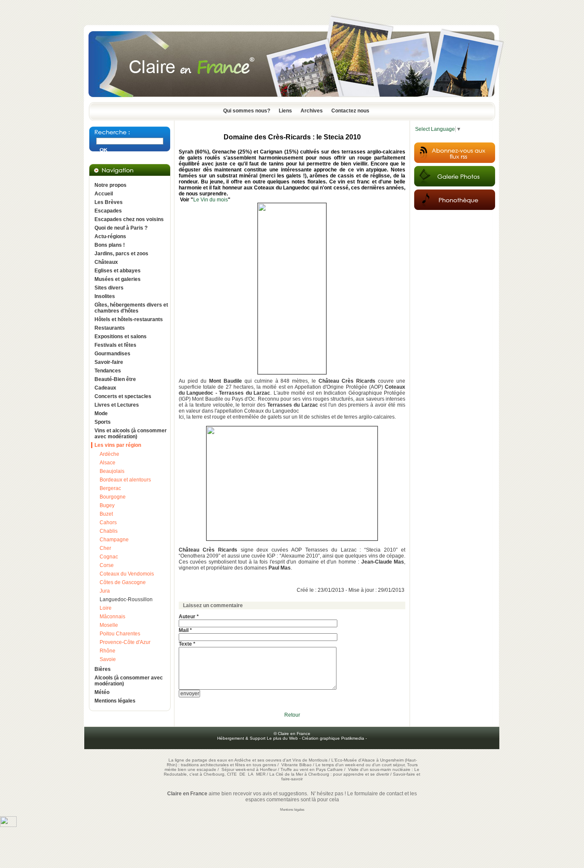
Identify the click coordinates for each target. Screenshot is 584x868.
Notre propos (110, 185)
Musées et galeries (117, 279)
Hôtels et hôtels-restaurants (128, 319)
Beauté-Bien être (115, 379)
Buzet (106, 514)
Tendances (107, 371)
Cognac (109, 557)
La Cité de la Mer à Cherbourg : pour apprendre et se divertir (329, 774)
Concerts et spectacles (122, 396)
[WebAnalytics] (8, 825)
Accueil (103, 194)
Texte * (187, 644)
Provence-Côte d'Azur (125, 642)
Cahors (108, 523)
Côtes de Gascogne (123, 582)
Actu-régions (110, 236)
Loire (106, 608)
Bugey (107, 505)
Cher (105, 548)
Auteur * (189, 617)
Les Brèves (108, 202)
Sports (102, 422)
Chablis (109, 531)
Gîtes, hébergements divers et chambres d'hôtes (131, 308)
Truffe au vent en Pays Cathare (311, 769)
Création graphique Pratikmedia (333, 738)
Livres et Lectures (116, 405)
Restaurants (109, 328)
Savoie (108, 659)
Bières (102, 669)
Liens (285, 111)
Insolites (104, 296)
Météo (101, 692)
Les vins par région (117, 445)
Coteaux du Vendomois (127, 574)
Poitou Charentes (120, 634)
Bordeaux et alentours (125, 480)
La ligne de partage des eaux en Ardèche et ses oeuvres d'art (229, 760)
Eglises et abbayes (117, 271)
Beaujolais (112, 471)
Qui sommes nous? (246, 111)
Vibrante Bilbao (297, 764)
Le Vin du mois (210, 200)
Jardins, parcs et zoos (121, 254)
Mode (101, 413)
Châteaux (106, 262)
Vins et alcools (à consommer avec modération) (130, 434)
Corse (107, 565)
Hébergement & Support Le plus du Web (258, 738)
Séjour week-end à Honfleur (249, 769)
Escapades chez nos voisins (129, 219)
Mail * (185, 630)
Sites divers (109, 288)
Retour (292, 715)
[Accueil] (292, 100)
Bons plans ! (109, 245)
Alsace (107, 463)
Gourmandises (112, 354)
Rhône (107, 651)
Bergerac (110, 488)
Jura (105, 591)
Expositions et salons (120, 337)
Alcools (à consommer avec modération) (128, 681)
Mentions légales (115, 701)
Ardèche (109, 454)
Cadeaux (105, 388)
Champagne (114, 540)
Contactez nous (350, 111)
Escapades (108, 211)
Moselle (109, 625)
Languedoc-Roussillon (126, 599)
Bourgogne (113, 497)
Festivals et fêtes (115, 345)
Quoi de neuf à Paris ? (120, 228)
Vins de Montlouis (309, 760)
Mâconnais (112, 617)
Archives (312, 111)
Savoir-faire (108, 362)
